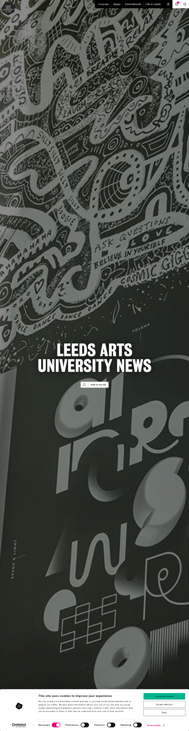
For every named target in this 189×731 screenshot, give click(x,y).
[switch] (85, 725)
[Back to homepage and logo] (8, 8)
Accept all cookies (164, 696)
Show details (154, 725)
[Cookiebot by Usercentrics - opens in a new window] (19, 725)
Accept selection (164, 704)
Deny (164, 712)
